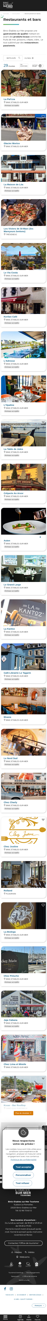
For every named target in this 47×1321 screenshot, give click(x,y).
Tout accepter (23, 1167)
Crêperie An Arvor (13, 493)
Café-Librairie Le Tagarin (17, 673)
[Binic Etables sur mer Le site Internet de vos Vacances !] (8, 5)
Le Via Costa (11, 272)
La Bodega (10, 932)
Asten (7, 540)
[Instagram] (12, 1289)
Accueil (6, 13)
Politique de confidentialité (23, 1160)
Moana (7, 717)
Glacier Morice (12, 143)
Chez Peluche (11, 976)
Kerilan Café (10, 316)
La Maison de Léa (13, 184)
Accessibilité (21, 1295)
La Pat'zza (9, 99)
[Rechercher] (19, 58)
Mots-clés (11, 58)
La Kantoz (9, 629)
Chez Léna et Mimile (15, 1064)
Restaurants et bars (32, 13)
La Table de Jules (13, 449)
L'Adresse (9, 361)
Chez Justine (11, 846)
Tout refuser (22, 1183)
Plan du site (10, 1295)
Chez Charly (10, 802)
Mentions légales (35, 1295)
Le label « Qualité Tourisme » (23, 1299)
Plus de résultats (22, 1113)
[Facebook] (6, 1289)
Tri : (23, 65)
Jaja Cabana (10, 1020)
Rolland (8, 890)
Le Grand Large (12, 584)
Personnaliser (23, 1175)
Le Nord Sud (10, 758)
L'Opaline (9, 405)
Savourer (16, 13)
